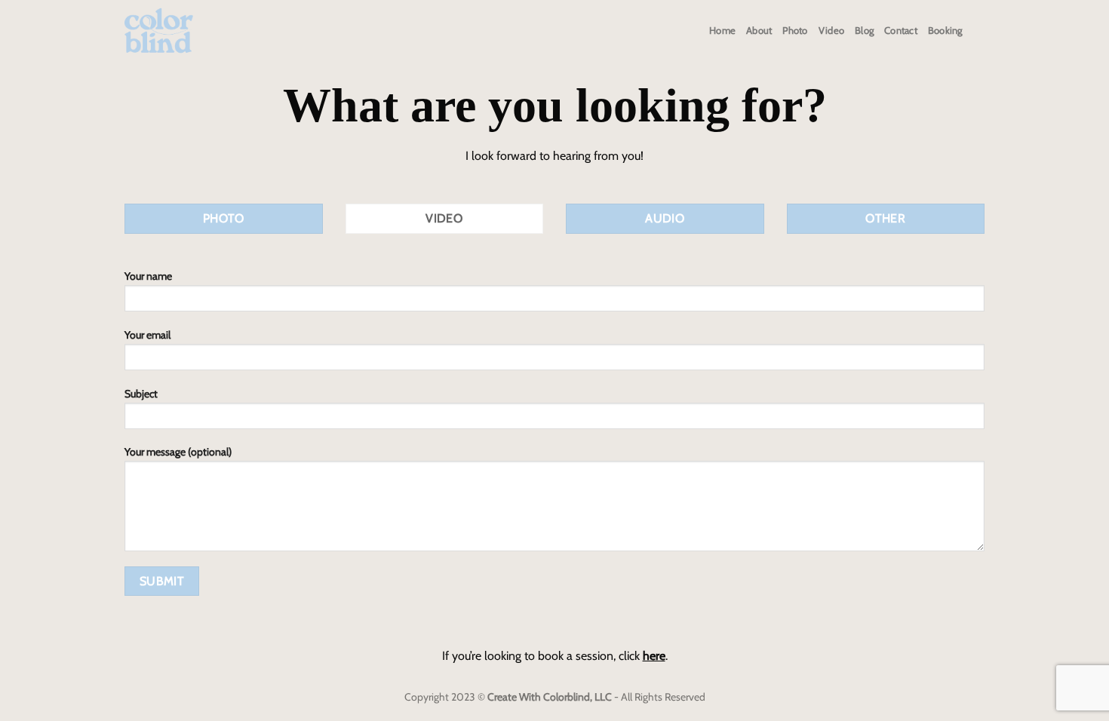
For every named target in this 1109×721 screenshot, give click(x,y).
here (654, 656)
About (759, 30)
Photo (794, 30)
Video (831, 30)
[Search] (979, 31)
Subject (141, 393)
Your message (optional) (178, 452)
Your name (148, 276)
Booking (945, 30)
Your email (147, 335)
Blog (864, 30)
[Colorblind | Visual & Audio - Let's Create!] (158, 31)
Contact (900, 30)
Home (722, 30)
